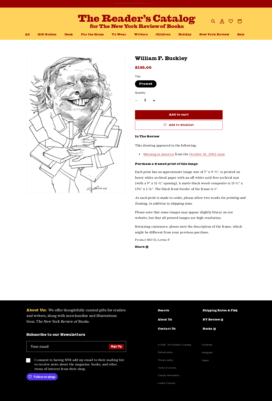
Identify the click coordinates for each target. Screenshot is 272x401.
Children (163, 34)
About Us (165, 319)
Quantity (140, 92)
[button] (69, 35)
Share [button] (140, 247)
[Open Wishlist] (230, 21)
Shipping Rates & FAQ (220, 310)
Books (207, 328)
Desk (69, 34)
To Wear (119, 34)
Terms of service (167, 368)
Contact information (168, 375)
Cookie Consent (166, 383)
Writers (141, 34)
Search (163, 310)
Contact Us (167, 328)
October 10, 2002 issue (207, 154)
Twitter (206, 361)
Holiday (184, 34)
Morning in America (158, 154)
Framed (145, 84)
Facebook (207, 345)
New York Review (214, 34)
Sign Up (116, 346)
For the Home (92, 34)
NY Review (211, 319)
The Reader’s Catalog (179, 345)
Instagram (207, 353)
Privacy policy (165, 360)
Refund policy (165, 352)
